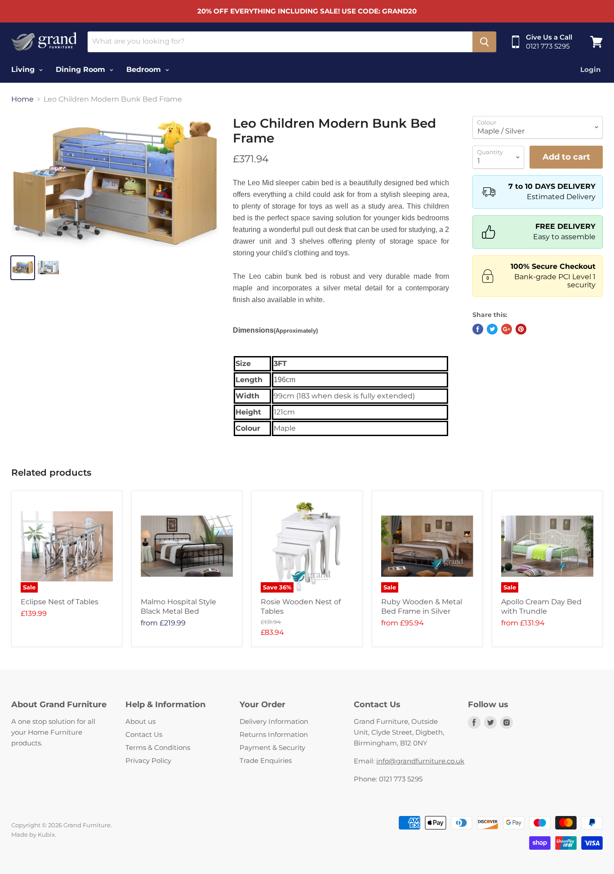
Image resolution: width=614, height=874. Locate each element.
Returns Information (274, 734)
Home (22, 99)
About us (140, 721)
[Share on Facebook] (477, 329)
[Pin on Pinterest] (521, 329)
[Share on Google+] (506, 329)
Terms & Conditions (157, 747)
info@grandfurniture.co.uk (420, 761)
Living (24, 69)
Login (590, 69)
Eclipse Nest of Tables (59, 602)
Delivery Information (274, 721)
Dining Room (81, 69)
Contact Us (143, 734)
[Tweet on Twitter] (492, 329)
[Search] (484, 41)
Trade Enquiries (266, 760)
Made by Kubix (33, 834)
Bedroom (144, 69)
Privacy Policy (148, 760)
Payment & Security (272, 747)
